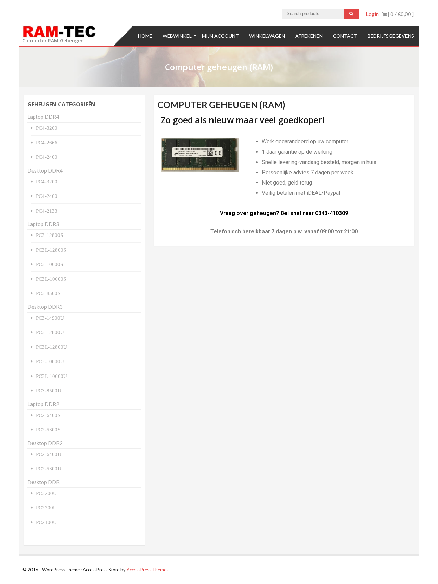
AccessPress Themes (147, 569)
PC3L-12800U (51, 347)
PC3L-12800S (51, 249)
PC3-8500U (48, 390)
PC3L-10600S (51, 278)
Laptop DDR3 (43, 224)
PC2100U (46, 522)
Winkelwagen (267, 36)
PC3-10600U (50, 361)
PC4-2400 (46, 157)
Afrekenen (309, 36)
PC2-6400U (48, 454)
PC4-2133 (46, 210)
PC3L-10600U (51, 376)
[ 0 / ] (400, 14)
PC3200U (46, 493)
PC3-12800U (50, 332)
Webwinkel (177, 36)
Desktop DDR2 (45, 443)
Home (145, 36)
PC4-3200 (46, 127)
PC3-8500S (48, 293)
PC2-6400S (48, 415)
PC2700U (46, 507)
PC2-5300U (48, 468)
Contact (345, 36)
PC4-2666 (46, 142)
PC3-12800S (49, 235)
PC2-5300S (48, 429)
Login (372, 14)
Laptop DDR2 (43, 404)
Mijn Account (220, 36)
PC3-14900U (50, 317)
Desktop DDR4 (45, 170)
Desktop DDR (43, 482)
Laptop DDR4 (43, 117)
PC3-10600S (49, 264)
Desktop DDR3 (45, 307)
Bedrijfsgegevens (391, 36)
